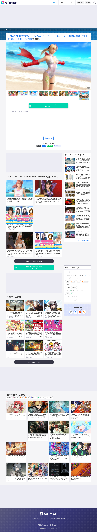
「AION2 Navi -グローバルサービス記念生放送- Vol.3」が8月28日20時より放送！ (16, 456)
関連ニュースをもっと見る (34, 261)
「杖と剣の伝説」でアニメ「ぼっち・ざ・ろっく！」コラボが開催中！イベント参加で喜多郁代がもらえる (16, 416)
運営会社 (63, 518)
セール (68, 300)
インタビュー (81, 290)
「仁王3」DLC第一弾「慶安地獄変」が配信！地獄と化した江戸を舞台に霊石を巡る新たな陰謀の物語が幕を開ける (37, 436)
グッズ (79, 281)
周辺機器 (68, 278)
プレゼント (74, 300)
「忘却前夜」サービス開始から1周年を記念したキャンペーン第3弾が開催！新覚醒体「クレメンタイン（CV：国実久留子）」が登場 (16, 478)
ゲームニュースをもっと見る (82, 240)
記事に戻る (48, 138)
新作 (67, 272)
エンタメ (73, 281)
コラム (68, 293)
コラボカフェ (85, 281)
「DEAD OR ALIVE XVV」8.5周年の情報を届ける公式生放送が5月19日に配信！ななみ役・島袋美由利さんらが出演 (19, 226)
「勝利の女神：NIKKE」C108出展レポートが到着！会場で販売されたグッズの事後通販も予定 (37, 478)
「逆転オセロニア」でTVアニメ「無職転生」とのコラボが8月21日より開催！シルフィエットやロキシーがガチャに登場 (37, 416)
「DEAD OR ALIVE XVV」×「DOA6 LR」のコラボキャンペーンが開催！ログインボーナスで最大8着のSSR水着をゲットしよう (20, 199)
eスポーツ (74, 287)
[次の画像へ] (48, 66)
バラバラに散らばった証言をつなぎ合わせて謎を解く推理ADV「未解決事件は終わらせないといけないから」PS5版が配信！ (59, 478)
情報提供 (53, 518)
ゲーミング (75, 278)
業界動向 (68, 287)
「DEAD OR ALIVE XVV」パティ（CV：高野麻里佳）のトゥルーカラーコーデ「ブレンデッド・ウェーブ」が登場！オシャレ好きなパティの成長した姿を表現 (19, 252)
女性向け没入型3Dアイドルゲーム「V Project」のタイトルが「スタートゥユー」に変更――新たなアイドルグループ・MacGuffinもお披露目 (59, 436)
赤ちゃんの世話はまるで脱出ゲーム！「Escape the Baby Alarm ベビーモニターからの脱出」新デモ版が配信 (53, 334)
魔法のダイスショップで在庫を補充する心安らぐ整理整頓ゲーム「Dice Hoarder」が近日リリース (80, 478)
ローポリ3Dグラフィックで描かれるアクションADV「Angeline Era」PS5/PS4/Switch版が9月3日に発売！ (34, 354)
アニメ (68, 284)
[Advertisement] (48, 17)
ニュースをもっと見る (34, 362)
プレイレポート (74, 290)
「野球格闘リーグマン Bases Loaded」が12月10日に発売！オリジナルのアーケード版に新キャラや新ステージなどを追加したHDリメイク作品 (59, 457)
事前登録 (72, 272)
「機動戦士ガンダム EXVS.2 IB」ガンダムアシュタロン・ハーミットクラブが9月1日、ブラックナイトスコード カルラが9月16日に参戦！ (80, 416)
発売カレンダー (80, 2)
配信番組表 (88, 2)
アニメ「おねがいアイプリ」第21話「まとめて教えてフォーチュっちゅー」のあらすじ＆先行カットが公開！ (80, 436)
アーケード (75, 275)
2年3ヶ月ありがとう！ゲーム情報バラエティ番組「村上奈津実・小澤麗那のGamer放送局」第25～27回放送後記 (53, 354)
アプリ (71, 2)
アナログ (82, 275)
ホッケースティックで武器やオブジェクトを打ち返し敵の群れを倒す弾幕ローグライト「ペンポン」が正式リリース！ (14, 354)
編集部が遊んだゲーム (80, 296)
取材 (67, 290)
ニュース (54, 2)
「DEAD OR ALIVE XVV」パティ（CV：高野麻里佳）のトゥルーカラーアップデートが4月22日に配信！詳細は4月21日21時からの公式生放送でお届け (48, 252)
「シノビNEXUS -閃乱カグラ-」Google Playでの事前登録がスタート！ (80, 456)
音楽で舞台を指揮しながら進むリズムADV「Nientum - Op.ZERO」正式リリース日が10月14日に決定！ (59, 416)
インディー (69, 275)
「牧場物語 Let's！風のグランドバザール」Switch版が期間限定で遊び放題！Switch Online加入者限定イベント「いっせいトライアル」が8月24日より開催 (34, 335)
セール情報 (16, 397)
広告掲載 (58, 518)
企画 (72, 293)
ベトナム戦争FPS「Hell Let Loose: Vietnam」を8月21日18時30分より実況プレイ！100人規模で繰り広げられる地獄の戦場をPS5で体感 (15, 314)
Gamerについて (35, 518)
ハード (87, 275)
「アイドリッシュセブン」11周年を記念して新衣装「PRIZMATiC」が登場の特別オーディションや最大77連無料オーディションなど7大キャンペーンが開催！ (34, 315)
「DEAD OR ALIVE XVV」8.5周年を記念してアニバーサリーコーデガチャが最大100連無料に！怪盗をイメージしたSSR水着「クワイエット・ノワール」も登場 (48, 200)
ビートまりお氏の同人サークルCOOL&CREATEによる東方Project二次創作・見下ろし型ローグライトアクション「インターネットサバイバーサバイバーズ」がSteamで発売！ (15, 335)
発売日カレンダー (70, 296)
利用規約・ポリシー (45, 518)
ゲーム (63, 2)
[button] (7, 95)
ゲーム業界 (34, 397)
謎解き (68, 281)
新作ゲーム (9, 397)
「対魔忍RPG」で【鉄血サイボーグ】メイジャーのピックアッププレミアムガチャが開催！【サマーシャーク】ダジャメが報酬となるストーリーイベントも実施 (53, 315)
